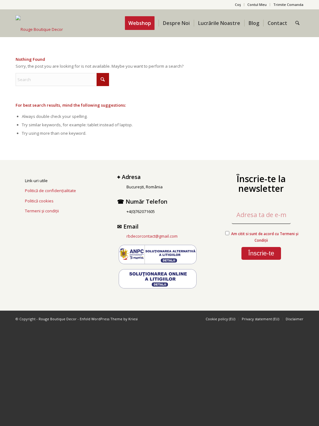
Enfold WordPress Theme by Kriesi (109, 319)
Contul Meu (257, 4)
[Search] (297, 23)
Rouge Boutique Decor (58, 319)
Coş (238, 4)
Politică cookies (39, 201)
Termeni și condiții (42, 211)
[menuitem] (238, 4)
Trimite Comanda (288, 4)
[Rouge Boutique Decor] (39, 29)
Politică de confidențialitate (50, 190)
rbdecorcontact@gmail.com (152, 236)
